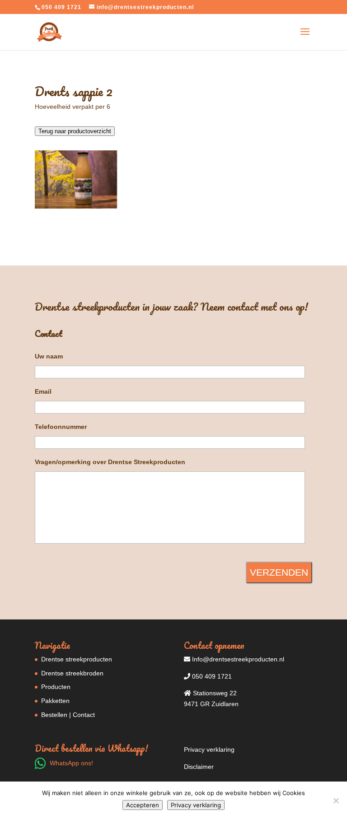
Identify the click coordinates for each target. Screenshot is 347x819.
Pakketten (55, 700)
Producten (55, 686)
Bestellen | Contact (68, 714)
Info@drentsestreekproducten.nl (237, 659)
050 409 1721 (211, 676)
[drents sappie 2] (76, 208)
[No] (335, 800)
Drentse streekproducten (76, 659)
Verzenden (279, 572)
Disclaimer (199, 766)
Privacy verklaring (209, 749)
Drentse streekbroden (72, 673)
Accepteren (142, 805)
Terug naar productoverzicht (74, 131)
